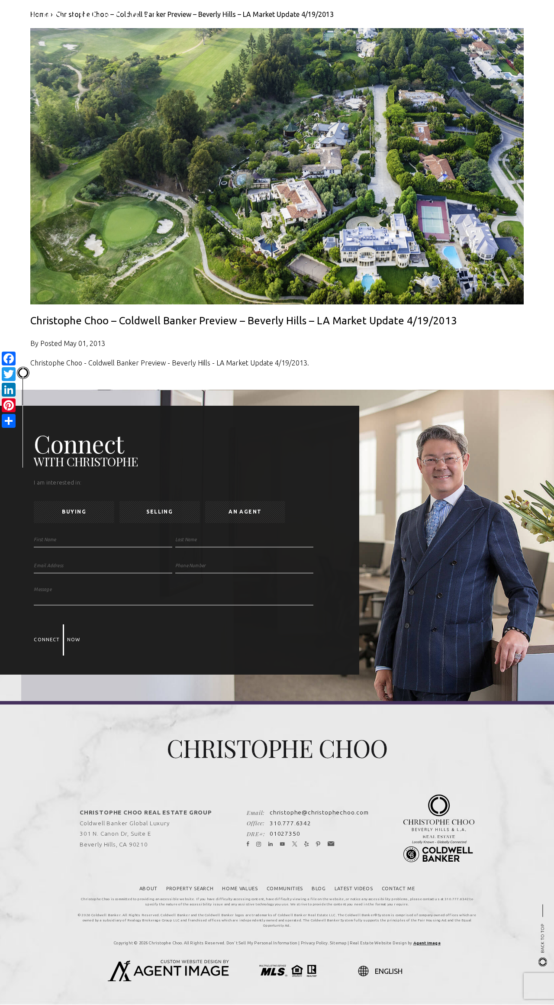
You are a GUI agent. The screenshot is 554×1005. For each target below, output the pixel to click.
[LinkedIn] (270, 844)
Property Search (189, 888)
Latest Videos (354, 888)
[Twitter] (295, 844)
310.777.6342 (290, 823)
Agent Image (427, 942)
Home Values (240, 888)
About (148, 888)
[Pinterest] (318, 844)
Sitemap (338, 942)
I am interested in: (57, 482)
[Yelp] (306, 844)
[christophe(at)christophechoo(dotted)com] (497, 16)
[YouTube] (282, 844)
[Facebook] (248, 844)
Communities (285, 888)
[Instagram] (258, 844)
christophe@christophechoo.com (319, 812)
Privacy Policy (314, 942)
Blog (319, 888)
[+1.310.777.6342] (485, 16)
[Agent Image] (168, 978)
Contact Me (398, 888)
